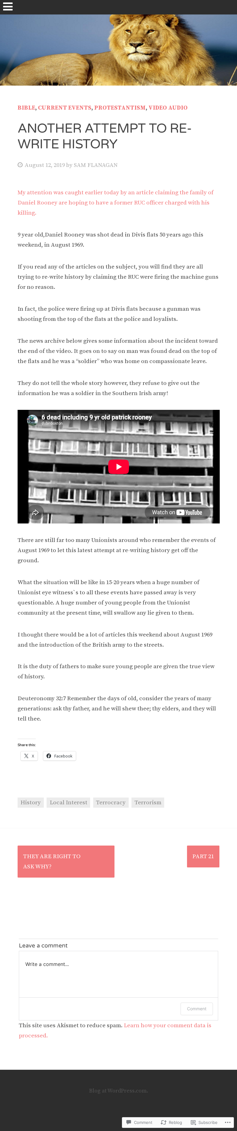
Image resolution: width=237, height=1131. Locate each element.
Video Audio (168, 107)
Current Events (64, 107)
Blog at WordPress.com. (118, 1091)
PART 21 (203, 856)
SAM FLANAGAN (96, 165)
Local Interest (68, 802)
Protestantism (120, 107)
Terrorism (148, 802)
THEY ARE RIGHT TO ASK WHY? (52, 861)
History (30, 802)
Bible (26, 107)
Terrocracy (111, 802)
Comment (196, 1008)
